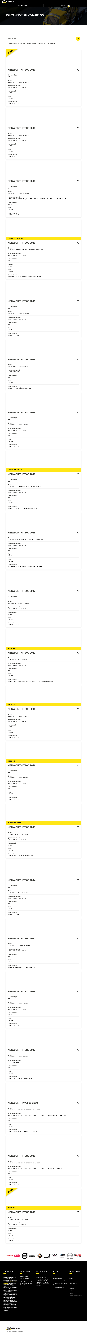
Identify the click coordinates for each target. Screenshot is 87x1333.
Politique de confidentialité (75, 1295)
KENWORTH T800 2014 (21, 880)
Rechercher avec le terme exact (17, 43)
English (71, 1293)
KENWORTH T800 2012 (21, 938)
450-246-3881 (24, 1276)
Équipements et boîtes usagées (60, 1283)
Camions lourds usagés (58, 1276)
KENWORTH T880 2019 (21, 412)
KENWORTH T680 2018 (21, 1212)
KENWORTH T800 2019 (21, 69)
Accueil (71, 1276)
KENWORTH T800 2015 (21, 827)
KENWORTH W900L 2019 (23, 1102)
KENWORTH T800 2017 (21, 590)
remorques (5, 1283)
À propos (71, 1288)
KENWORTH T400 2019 (21, 359)
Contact (71, 1278)
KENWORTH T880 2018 (21, 991)
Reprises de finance (73, 1285)
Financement (72, 1283)
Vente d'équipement (73, 1280)
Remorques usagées (57, 1278)
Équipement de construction (59, 1280)
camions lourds (13, 1281)
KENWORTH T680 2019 (21, 1155)
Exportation (63, 5)
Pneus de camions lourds (58, 1287)
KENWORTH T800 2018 (21, 474)
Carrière (71, 1290)
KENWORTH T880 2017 (21, 1049)
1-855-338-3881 (22, 5)
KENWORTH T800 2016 (21, 709)
